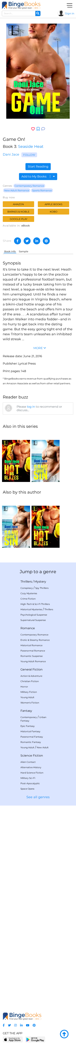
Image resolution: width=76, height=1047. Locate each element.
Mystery (40, 581)
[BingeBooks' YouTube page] (27, 1025)
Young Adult (27, 697)
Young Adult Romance (33, 661)
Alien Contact (28, 762)
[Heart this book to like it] (33, 129)
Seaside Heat (31, 146)
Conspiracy (26, 588)
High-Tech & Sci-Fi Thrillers (35, 604)
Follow (29, 154)
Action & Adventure (31, 676)
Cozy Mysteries (28, 593)
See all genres (38, 797)
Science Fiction (31, 755)
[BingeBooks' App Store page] (13, 1039)
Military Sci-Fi (27, 778)
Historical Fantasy (30, 731)
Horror (24, 686)
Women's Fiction (29, 702)
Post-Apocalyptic (30, 783)
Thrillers (26, 581)
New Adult (43, 747)
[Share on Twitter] (27, 240)
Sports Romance (42, 190)
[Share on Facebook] (17, 240)
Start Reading (38, 166)
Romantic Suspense (31, 656)
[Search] (37, 13)
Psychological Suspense (33, 614)
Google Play (18, 218)
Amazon (18, 204)
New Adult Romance (16, 190)
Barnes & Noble (18, 211)
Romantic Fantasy (30, 742)
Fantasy (26, 710)
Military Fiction (28, 692)
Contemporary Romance (29, 185)
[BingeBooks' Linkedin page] (21, 1025)
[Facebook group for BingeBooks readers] (4, 1025)
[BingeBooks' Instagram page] (15, 1025)
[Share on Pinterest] (46, 240)
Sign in (69, 13)
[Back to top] (64, 1034)
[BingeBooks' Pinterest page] (34, 1025)
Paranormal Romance (32, 650)
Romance (27, 628)
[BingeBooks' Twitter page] (9, 1025)
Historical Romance (31, 645)
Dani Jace (11, 154)
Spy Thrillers (42, 588)
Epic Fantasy (27, 726)
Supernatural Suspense (33, 620)
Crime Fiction (28, 598)
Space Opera (27, 788)
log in (31, 406)
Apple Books (53, 204)
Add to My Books (34, 176)
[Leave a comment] (43, 129)
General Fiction (31, 669)
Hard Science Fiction (31, 772)
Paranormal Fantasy (31, 736)
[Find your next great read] (21, 5)
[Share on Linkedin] (36, 240)
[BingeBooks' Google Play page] (35, 1039)
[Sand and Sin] (46, 457)
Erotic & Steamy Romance (35, 640)
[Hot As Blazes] (16, 457)
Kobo (53, 211)
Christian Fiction (29, 681)
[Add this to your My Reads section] (38, 129)
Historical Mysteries (31, 609)
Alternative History (30, 767)
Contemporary (28, 717)
